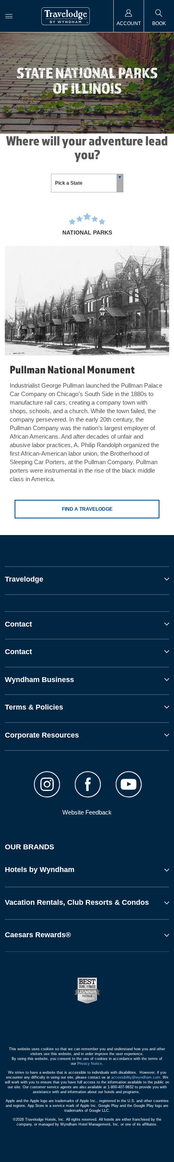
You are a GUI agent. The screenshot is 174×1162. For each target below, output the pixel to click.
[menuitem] (9, 16)
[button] (87, 870)
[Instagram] (47, 785)
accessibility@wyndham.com (135, 1077)
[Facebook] (88, 785)
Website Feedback (87, 812)
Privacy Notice (89, 1064)
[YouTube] (128, 785)
